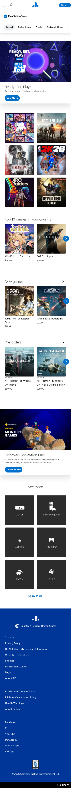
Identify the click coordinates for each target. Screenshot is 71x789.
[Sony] (63, 787)
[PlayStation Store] (16, 16)
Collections (24, 27)
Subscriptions (55, 27)
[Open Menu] (4, 5)
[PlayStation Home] (35, 5)
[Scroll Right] (66, 239)
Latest (9, 27)
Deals (39, 27)
